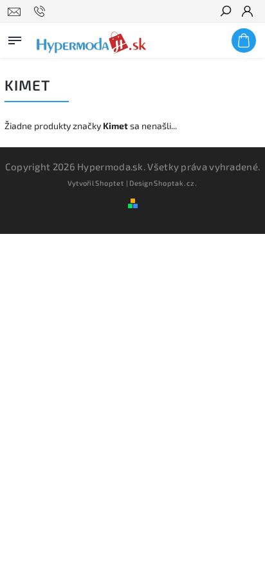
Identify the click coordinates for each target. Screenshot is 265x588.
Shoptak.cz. (175, 183)
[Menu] (14, 38)
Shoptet (109, 183)
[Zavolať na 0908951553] (41, 11)
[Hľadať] (225, 12)
